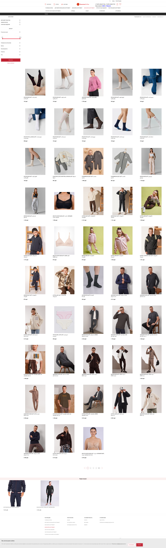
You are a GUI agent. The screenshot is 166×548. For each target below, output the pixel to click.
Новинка (3, 51)
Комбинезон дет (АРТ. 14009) (89, 176)
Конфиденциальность (72, 524)
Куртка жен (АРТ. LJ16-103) (117, 413)
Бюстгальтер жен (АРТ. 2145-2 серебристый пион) (94, 453)
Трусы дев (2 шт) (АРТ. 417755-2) (60, 334)
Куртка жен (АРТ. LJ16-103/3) (60, 453)
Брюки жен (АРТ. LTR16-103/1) (118, 374)
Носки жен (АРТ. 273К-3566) (30, 176)
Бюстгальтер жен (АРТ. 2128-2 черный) (62, 216)
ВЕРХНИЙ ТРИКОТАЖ (5, 20)
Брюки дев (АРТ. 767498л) (88, 255)
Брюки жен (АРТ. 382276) (30, 216)
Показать (10, 60)
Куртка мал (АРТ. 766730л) (30, 255)
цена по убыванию (147, 16)
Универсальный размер (6, 42)
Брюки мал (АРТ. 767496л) (30, 295)
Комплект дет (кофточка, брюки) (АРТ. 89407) (64, 176)
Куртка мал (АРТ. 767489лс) (88, 216)
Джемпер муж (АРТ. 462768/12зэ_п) (148, 334)
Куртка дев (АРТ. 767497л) (117, 255)
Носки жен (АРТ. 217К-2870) (146, 136)
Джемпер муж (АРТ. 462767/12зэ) (148, 295)
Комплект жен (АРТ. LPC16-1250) (31, 413)
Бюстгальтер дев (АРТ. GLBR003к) (61, 255)
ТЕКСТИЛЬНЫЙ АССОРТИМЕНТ (114, 7)
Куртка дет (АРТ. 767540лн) (59, 295)
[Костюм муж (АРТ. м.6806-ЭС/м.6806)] (16, 489)
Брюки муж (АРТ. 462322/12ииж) (90, 334)
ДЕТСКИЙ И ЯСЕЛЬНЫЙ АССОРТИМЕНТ (62, 7)
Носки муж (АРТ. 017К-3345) (88, 136)
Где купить (102, 520)
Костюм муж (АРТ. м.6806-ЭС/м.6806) (11, 507)
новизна (154, 16)
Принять (140, 544)
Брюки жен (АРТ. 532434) (146, 176)
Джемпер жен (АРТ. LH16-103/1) (89, 374)
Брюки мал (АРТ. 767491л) (117, 216)
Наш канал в (100, 6)
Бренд (2, 45)
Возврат (85, 524)
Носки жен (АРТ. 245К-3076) (59, 97)
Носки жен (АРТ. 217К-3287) (30, 97)
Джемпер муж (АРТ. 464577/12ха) (119, 295)
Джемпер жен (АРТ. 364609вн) (89, 97)
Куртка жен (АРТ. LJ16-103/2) (30, 334)
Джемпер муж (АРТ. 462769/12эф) (119, 334)
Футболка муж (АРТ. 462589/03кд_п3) (62, 413)
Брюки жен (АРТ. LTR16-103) (146, 374)
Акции (87, 10)
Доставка (86, 522)
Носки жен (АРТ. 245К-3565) (117, 97)
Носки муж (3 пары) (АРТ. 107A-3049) (32, 136)
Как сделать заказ (71, 522)
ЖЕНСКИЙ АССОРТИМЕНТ (77, 7)
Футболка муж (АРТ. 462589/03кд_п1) (33, 374)
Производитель (4, 48)
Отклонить (131, 544)
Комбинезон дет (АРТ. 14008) (118, 176)
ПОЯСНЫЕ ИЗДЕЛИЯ (5, 24)
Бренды (73, 10)
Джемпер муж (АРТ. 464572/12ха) (32, 453)
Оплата (85, 520)
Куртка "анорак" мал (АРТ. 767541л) (148, 255)
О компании (102, 10)
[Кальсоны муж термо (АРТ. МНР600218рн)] (50, 489)
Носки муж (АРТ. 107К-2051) (117, 136)
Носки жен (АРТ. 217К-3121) (59, 136)
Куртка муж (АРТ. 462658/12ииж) (90, 413)
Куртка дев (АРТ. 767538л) (146, 216)
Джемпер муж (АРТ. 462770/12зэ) (61, 374)
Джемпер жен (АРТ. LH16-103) (147, 413)
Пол (2, 54)
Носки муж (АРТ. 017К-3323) (146, 97)
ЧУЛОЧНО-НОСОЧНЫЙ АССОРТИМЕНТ (53, 10)
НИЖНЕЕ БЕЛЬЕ (4, 22)
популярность (160, 16)
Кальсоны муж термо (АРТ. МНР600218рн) (46, 507)
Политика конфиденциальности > (119, 543)
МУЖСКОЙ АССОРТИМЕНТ (89, 7)
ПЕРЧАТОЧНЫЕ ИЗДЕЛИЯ (101, 7)
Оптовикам (118, 10)
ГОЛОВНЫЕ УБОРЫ (49, 7)
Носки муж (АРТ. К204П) (88, 295)
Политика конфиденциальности (107, 522)
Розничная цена (4, 32)
